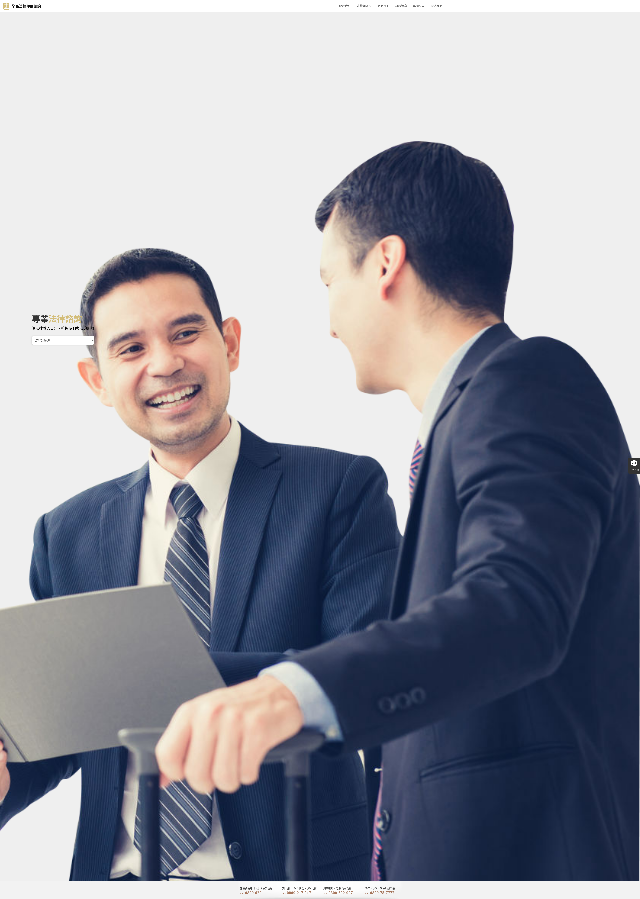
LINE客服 (634, 469)
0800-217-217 (299, 892)
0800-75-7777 (382, 892)
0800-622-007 (340, 892)
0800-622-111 (257, 892)
